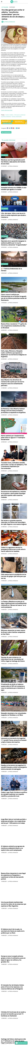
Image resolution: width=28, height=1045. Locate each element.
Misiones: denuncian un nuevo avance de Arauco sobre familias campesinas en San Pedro (13, 632)
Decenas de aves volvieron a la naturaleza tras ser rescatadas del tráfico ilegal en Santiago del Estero (13, 659)
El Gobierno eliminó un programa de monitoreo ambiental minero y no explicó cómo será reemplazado (12, 848)
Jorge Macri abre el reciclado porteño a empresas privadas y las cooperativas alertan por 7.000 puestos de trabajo (13, 821)
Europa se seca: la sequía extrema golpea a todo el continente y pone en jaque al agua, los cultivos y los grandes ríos (13, 959)
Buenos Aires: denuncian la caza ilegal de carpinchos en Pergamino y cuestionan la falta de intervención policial (13, 876)
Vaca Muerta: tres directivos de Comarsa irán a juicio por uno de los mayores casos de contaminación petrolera (12, 383)
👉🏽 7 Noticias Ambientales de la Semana (11, 269)
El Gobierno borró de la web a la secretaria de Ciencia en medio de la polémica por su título (12, 931)
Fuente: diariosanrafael (6, 110)
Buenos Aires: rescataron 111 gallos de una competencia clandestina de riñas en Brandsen (14, 326)
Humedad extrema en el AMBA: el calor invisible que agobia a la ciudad (14, 188)
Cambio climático (9, 115)
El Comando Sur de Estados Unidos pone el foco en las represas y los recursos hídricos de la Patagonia (12, 987)
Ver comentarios (6, 132)
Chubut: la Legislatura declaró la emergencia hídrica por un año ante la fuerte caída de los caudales (13, 549)
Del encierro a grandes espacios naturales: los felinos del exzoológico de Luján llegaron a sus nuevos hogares (14, 522)
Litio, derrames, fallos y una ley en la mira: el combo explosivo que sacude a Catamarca (13, 215)
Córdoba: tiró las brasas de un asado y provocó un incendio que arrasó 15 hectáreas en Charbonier (13, 1014)
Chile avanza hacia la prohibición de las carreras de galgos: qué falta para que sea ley (13, 576)
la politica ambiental (6, 116)
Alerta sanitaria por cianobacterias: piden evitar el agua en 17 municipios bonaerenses (13, 437)
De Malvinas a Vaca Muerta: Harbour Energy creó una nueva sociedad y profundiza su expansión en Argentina (13, 411)
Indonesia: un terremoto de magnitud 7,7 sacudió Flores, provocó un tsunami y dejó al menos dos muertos (14, 740)
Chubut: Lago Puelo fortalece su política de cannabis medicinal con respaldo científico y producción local (14, 794)
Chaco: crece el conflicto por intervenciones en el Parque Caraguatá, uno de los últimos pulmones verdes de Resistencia (14, 297)
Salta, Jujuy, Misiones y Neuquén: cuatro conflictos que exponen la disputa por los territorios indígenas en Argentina (14, 354)
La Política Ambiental (9, 21)
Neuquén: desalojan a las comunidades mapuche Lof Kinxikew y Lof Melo (13, 714)
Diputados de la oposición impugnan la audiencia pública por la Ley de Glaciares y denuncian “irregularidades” (14, 243)
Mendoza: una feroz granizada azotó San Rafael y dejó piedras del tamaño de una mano (13, 162)
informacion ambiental (19, 115)
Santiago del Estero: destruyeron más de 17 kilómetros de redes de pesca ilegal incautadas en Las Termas (13, 1041)
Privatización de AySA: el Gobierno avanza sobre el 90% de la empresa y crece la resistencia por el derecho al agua (13, 687)
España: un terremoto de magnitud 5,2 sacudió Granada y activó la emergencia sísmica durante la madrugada (14, 767)
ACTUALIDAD (5, 7)
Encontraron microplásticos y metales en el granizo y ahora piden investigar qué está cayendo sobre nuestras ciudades (13, 494)
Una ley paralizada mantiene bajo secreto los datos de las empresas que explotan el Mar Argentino (13, 904)
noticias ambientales (17, 116)
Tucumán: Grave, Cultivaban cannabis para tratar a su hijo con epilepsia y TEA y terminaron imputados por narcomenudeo (14, 465)
